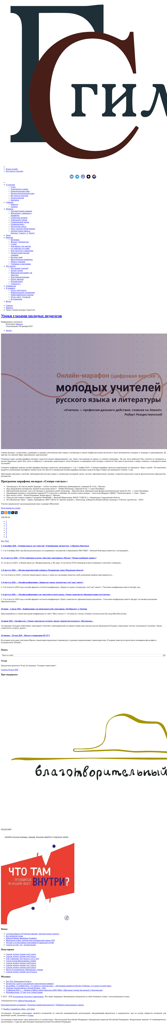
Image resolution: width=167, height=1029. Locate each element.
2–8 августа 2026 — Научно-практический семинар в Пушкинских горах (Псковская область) (42, 570)
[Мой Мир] (9, 512)
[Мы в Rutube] (94, 178)
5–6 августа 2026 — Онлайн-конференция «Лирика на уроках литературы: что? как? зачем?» (42, 582)
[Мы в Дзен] (89, 178)
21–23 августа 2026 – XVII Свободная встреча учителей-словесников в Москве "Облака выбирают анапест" (49, 558)
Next (7, 541)
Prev (3, 541)
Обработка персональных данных (70, 1005)
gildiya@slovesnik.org (26, 1001)
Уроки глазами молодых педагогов (31, 316)
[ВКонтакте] (2, 512)
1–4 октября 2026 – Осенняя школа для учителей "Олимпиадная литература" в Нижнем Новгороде (45, 546)
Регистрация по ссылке (10, 508)
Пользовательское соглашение (13, 1005)
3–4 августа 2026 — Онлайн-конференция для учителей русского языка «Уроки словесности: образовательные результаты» (55, 594)
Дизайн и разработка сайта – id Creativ (19, 1009)
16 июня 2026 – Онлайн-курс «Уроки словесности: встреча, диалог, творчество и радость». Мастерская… (47, 621)
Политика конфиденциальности (41, 1005)
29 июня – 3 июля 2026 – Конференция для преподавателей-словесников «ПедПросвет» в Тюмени (44, 609)
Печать (9, 330)
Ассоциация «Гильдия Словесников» (28, 996)
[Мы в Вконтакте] (72, 178)
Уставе (30, 1015)
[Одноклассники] (5, 512)
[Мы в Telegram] (77, 178)
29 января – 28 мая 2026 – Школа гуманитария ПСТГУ (25, 635)
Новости (9, 308)
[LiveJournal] (16, 512)
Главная (9, 305)
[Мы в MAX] (83, 178)
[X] (12, 512)
